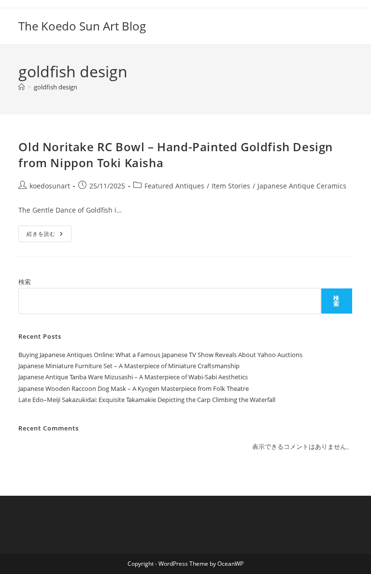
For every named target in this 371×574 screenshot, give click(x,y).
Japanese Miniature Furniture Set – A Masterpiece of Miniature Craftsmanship (129, 365)
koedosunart (49, 185)
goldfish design (55, 87)
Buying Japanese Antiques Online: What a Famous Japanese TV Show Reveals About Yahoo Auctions (160, 354)
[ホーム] (21, 87)
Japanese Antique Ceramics (301, 185)
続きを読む (49, 235)
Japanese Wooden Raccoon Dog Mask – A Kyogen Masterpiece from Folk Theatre (133, 388)
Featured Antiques (174, 185)
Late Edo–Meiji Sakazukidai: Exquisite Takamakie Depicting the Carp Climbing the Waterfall (146, 399)
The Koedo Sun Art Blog (82, 26)
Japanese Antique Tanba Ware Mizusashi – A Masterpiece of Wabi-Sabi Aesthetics (133, 377)
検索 (24, 281)
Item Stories (231, 185)
